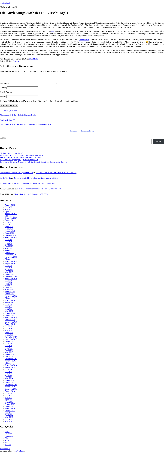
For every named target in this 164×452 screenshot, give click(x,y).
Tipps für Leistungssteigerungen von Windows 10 (19, 160)
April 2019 (9, 270)
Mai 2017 (8, 309)
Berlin (7, 432)
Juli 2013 (8, 393)
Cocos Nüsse (84, 40)
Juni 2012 (8, 413)
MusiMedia (33, 59)
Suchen (3, 138)
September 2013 (11, 389)
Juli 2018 (8, 281)
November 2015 (11, 339)
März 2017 (9, 311)
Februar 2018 (10, 292)
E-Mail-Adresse (6, 92)
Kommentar (5, 83)
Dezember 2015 (11, 337)
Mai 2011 (8, 421)
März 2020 (9, 248)
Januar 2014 (9, 382)
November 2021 (11, 214)
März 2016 (9, 335)
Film (6, 438)
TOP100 (8, 445)
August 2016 (10, 324)
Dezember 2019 (11, 255)
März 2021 (9, 229)
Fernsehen (17, 61)
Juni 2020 (8, 242)
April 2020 (9, 246)
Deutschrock (9, 434)
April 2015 (9, 350)
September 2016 (11, 322)
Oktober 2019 (10, 259)
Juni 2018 (8, 283)
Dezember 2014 (11, 359)
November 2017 (11, 296)
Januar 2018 (9, 294)
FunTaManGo (5, 178)
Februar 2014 (10, 380)
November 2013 (11, 387)
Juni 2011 (8, 419)
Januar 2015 (9, 356)
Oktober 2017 (10, 298)
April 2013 (9, 400)
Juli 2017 (8, 305)
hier (52, 31)
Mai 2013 (8, 398)
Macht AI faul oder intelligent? (11, 153)
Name (3, 88)
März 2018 (9, 289)
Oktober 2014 (10, 363)
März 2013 (9, 402)
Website (3, 96)
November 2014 (11, 361)
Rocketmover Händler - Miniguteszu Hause (16, 173)
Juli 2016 (8, 326)
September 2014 (11, 365)
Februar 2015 (10, 354)
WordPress (20, 451)
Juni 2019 (8, 268)
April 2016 (9, 333)
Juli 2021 (8, 222)
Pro (6, 442)
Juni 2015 (8, 346)
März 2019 (9, 272)
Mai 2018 (8, 285)
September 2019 (11, 261)
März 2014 (9, 378)
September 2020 (11, 237)
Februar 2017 (10, 313)
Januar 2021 (9, 233)
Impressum (73, 131)
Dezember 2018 (11, 276)
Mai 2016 (8, 331)
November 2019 (11, 257)
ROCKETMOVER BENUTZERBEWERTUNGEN (20, 158)
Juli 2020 (8, 240)
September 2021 (11, 218)
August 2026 (10, 205)
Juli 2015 (8, 343)
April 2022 (9, 211)
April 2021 (9, 227)
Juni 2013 (8, 395)
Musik (7, 440)
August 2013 (10, 391)
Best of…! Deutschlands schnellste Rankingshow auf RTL (36, 178)
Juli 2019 (8, 266)
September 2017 (11, 300)
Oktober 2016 (10, 320)
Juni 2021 (8, 224)
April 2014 (9, 376)
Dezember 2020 (11, 235)
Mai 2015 (8, 348)
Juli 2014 (8, 369)
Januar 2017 (9, 315)
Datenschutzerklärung (87, 131)
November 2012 (11, 408)
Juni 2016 (8, 328)
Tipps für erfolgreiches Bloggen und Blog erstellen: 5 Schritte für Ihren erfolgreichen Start (34, 162)
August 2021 (10, 220)
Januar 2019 (9, 274)
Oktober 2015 (10, 341)
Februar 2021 (10, 231)
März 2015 (9, 352)
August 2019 (10, 263)
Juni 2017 (8, 307)
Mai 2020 (8, 244)
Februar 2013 (10, 404)
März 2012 (9, 417)
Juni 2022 (8, 207)
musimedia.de (5, 3)
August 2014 (10, 367)
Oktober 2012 (10, 411)
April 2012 (9, 415)
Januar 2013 (9, 406)
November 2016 (11, 318)
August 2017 (10, 302)
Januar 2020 (9, 253)
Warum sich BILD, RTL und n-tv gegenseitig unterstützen (22, 155)
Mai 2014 (8, 374)
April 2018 (9, 287)
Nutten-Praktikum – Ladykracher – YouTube (31, 194)
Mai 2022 (8, 209)
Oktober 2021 (10, 216)
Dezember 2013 (11, 385)
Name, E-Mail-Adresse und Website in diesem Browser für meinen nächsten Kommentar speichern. (40, 101)
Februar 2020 (10, 250)
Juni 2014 (8, 372)
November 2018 (11, 279)
